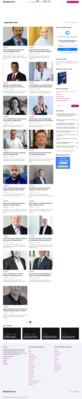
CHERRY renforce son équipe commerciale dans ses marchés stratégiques (66, 120)
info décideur (70, 61)
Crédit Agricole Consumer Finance (35, 380)
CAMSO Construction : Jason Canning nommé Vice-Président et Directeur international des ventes (66, 147)
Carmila (30, 351)
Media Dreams (6, 53)
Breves (46, 1)
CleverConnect (31, 359)
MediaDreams (9, 2)
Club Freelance (31, 361)
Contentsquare (31, 370)
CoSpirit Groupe (32, 376)
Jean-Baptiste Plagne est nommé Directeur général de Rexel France (65, 135)
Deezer (55, 361)
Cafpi (30, 349)
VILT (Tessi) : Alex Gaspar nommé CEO (63, 150)
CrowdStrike (31, 384)
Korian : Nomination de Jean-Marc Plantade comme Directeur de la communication (13, 275)
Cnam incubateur (32, 365)
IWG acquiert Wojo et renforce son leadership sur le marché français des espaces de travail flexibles (66, 124)
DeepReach (56, 359)
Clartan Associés (32, 355)
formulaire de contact (70, 62)
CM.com (30, 363)
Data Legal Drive (57, 353)
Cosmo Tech (31, 374)
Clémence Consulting (32, 357)
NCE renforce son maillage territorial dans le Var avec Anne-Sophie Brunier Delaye (65, 143)
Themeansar (25, 397)
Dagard (55, 349)
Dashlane (56, 351)
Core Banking (31, 372)
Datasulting (56, 355)
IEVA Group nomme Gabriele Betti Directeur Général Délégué (66, 139)
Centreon (30, 353)
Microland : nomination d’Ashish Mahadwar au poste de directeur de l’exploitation (13, 86)
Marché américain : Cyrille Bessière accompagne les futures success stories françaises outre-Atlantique (66, 128)
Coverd (30, 378)
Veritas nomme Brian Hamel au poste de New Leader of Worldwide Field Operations (15, 240)
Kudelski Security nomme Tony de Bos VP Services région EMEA (14, 153)
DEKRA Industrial (57, 365)
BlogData (19, 397)
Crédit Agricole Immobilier (33, 382)
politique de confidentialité (73, 52)
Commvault (31, 368)
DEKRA (55, 363)
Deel (55, 357)
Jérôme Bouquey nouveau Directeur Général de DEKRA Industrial (13, 50)
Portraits (42, 1)
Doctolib (55, 370)
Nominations (34, 1)
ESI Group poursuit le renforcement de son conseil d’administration (40, 153)
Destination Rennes (57, 368)
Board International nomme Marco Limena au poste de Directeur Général (40, 50)
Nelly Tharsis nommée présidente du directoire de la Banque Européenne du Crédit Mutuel (66, 131)
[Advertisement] (41, 11)
